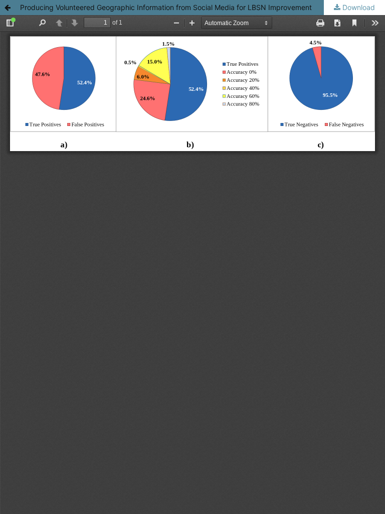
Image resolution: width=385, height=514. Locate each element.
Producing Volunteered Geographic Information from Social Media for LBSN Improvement (166, 7)
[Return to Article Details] (7, 7)
